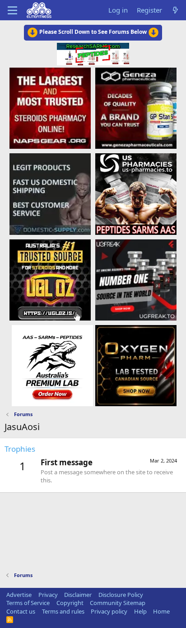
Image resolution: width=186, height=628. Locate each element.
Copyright (70, 603)
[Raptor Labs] (52, 365)
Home (161, 611)
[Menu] (12, 10)
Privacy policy (109, 611)
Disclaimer (78, 595)
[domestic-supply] (50, 193)
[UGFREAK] (136, 279)
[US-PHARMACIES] (136, 193)
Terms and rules (63, 611)
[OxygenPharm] (136, 365)
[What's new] (175, 10)
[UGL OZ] (50, 279)
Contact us (20, 611)
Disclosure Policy (120, 595)
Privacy (48, 595)
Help (140, 611)
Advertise (19, 595)
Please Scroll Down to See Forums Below (93, 32)
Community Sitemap (117, 603)
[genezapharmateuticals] (136, 107)
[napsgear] (50, 107)
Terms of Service (28, 603)
